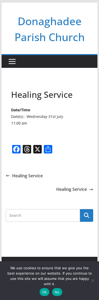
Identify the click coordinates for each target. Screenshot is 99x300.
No (57, 292)
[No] (92, 280)
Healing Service (27, 176)
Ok (44, 292)
